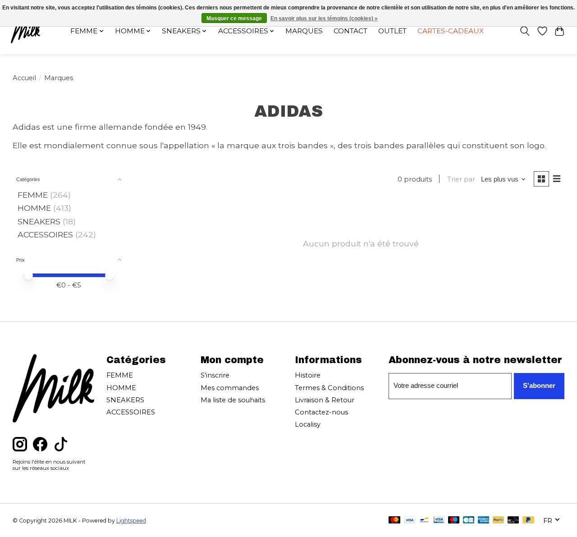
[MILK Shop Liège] (25, 30)
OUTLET (392, 31)
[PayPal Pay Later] (528, 520)
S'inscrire (215, 375)
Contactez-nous (321, 412)
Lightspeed (131, 520)
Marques (304, 31)
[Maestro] (454, 520)
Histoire (308, 375)
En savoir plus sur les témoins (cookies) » (324, 18)
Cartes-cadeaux (450, 31)
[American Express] (484, 520)
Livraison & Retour (324, 400)
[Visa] (410, 520)
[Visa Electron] (438, 520)
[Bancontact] (424, 520)
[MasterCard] (394, 520)
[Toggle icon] (524, 31)
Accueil (24, 78)
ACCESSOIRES (45, 234)
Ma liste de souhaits (233, 400)
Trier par (461, 179)
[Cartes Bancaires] (468, 520)
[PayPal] (498, 520)
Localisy (308, 424)
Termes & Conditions (329, 388)
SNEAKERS (39, 221)
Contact (350, 31)
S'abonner (539, 385)
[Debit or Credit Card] (513, 520)
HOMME (34, 208)
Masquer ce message (234, 18)
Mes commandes (230, 388)
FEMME (33, 195)
